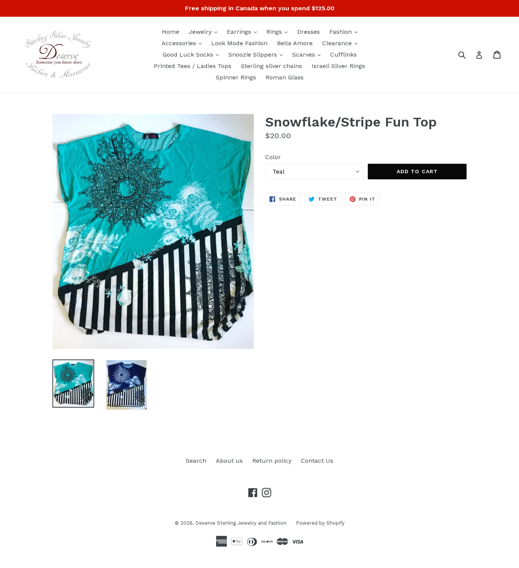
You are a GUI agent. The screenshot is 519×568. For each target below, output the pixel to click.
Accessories (183, 43)
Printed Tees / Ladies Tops (192, 66)
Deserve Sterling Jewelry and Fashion (240, 523)
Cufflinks (343, 54)
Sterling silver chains (271, 66)
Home (170, 31)
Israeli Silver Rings (338, 66)
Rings (278, 31)
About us (229, 460)
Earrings (244, 31)
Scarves (308, 54)
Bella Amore (295, 43)
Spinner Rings (236, 77)
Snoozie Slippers (257, 54)
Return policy (271, 460)
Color (273, 157)
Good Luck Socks (193, 54)
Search (196, 460)
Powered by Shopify (320, 523)
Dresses (308, 31)
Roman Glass (285, 77)
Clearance (341, 43)
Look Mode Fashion (239, 43)
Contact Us (317, 460)
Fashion (345, 31)
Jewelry (205, 31)
